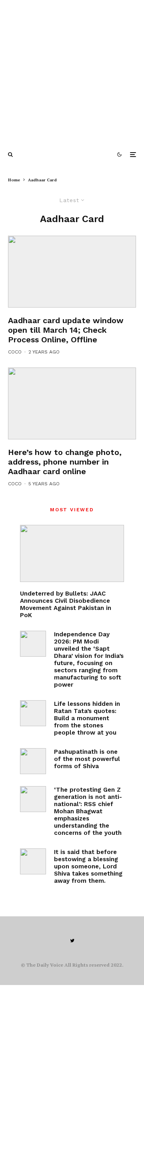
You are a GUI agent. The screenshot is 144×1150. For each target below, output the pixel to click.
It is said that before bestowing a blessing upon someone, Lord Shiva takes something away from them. (88, 866)
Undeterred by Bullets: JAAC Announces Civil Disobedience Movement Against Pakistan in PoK (65, 604)
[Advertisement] (72, 72)
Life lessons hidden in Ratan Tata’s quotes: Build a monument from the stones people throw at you (87, 718)
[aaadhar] (72, 272)
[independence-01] (33, 644)
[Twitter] (72, 940)
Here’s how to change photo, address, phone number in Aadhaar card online (65, 461)
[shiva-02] (33, 861)
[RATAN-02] (33, 713)
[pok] (72, 553)
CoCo (15, 352)
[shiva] (33, 761)
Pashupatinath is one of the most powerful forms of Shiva (87, 759)
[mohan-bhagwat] (33, 799)
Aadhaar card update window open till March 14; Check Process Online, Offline (66, 330)
